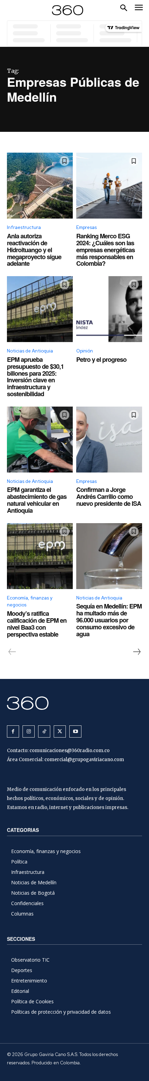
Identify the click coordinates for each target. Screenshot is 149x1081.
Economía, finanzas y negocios (29, 601)
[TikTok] (44, 731)
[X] (60, 731)
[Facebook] (13, 731)
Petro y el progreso (101, 359)
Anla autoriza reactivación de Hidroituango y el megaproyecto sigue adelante (34, 249)
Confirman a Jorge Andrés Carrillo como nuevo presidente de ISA (108, 496)
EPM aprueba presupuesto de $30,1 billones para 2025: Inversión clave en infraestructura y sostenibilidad (35, 376)
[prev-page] (12, 652)
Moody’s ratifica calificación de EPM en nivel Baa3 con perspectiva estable (37, 623)
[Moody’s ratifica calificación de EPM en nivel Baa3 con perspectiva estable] (40, 556)
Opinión (84, 351)
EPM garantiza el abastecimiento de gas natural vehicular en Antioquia (37, 499)
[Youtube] (75, 731)
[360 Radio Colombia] (74, 703)
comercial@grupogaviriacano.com (84, 760)
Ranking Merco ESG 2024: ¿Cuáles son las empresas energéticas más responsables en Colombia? (105, 249)
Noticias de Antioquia (30, 351)
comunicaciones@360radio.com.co (69, 751)
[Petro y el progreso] (109, 309)
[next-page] (136, 652)
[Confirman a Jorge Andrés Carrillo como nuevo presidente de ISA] (109, 440)
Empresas (86, 227)
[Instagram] (29, 731)
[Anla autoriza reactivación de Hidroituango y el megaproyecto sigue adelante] (40, 186)
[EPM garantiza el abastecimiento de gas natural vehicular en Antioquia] (40, 440)
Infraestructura (24, 227)
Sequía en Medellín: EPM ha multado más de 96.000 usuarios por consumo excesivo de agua (109, 620)
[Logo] (67, 10)
